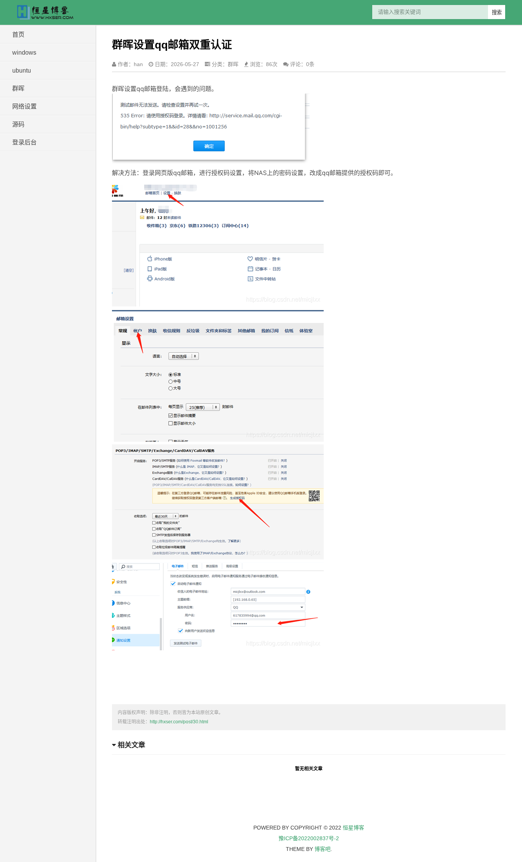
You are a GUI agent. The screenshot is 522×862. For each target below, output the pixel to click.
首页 (18, 34)
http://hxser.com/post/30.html (179, 721)
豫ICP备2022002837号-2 (309, 838)
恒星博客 (353, 828)
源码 (18, 124)
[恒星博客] (48, 12)
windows (24, 52)
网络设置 (24, 106)
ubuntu (21, 70)
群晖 (18, 88)
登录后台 (24, 142)
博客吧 (322, 849)
